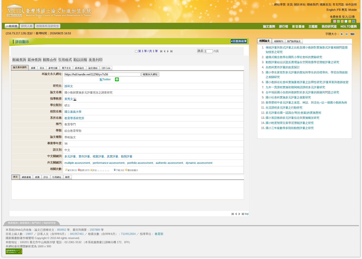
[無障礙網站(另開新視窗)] (14, 253)
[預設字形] (352, 33)
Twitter (107, 79)
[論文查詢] (269, 27)
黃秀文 (68, 98)
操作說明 (351, 4)
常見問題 (338, 4)
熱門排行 (36, 222)
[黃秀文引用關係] (75, 98)
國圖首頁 (325, 4)
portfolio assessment (140, 162)
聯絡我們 (312, 4)
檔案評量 (98, 156)
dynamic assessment (199, 162)
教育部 (159, 233)
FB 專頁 (342, 9)
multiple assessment (77, 162)
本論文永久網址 (51, 73)
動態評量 (126, 156)
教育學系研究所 (74, 118)
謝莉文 (68, 86)
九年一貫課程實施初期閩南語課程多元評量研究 (295, 87)
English (331, 9)
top (246, 213)
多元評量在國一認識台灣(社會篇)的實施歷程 (293, 112)
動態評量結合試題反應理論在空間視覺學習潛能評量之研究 (302, 62)
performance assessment (108, 162)
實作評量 (84, 156)
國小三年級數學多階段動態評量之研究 (290, 128)
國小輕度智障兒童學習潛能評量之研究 (290, 122)
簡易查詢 (13, 222)
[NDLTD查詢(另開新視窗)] (348, 27)
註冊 (352, 16)
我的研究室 (50, 222)
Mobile (353, 9)
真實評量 (112, 156)
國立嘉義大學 (72, 111)
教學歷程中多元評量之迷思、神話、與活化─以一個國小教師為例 (306, 102)
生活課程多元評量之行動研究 (284, 107)
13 (75, 170)
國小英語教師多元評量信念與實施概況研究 (292, 117)
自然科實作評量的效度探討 (283, 67)
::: (272, 5)
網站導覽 (279, 4)
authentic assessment (169, 162)
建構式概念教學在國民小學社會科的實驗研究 (294, 57)
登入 (345, 16)
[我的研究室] (329, 27)
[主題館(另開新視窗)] (313, 27)
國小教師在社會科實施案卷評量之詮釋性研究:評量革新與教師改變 (307, 82)
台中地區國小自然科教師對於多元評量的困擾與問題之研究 (302, 92)
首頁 (290, 4)
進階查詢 (25, 222)
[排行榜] (283, 27)
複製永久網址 (150, 74)
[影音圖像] (298, 27)
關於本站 (299, 4)
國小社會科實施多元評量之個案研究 (288, 97)
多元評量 (70, 156)
